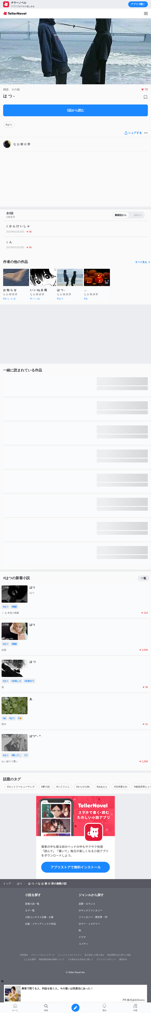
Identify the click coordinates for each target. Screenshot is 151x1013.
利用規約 (24, 955)
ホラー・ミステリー (89, 923)
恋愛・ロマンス (87, 903)
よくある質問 (30, 959)
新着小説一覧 (32, 903)
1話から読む (75, 110)
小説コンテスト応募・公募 (39, 917)
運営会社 (123, 959)
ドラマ (82, 937)
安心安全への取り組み (94, 955)
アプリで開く (138, 4)
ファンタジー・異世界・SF (93, 917)
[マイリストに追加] (145, 97)
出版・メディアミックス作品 (40, 923)
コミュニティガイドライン (69, 955)
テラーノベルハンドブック (43, 955)
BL (80, 930)
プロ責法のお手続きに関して (80, 959)
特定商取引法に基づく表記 (119, 955)
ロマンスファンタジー (90, 910)
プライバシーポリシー (106, 959)
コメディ (83, 943)
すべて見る (141, 262)
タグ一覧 (30, 910)
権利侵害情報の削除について (51, 959)
